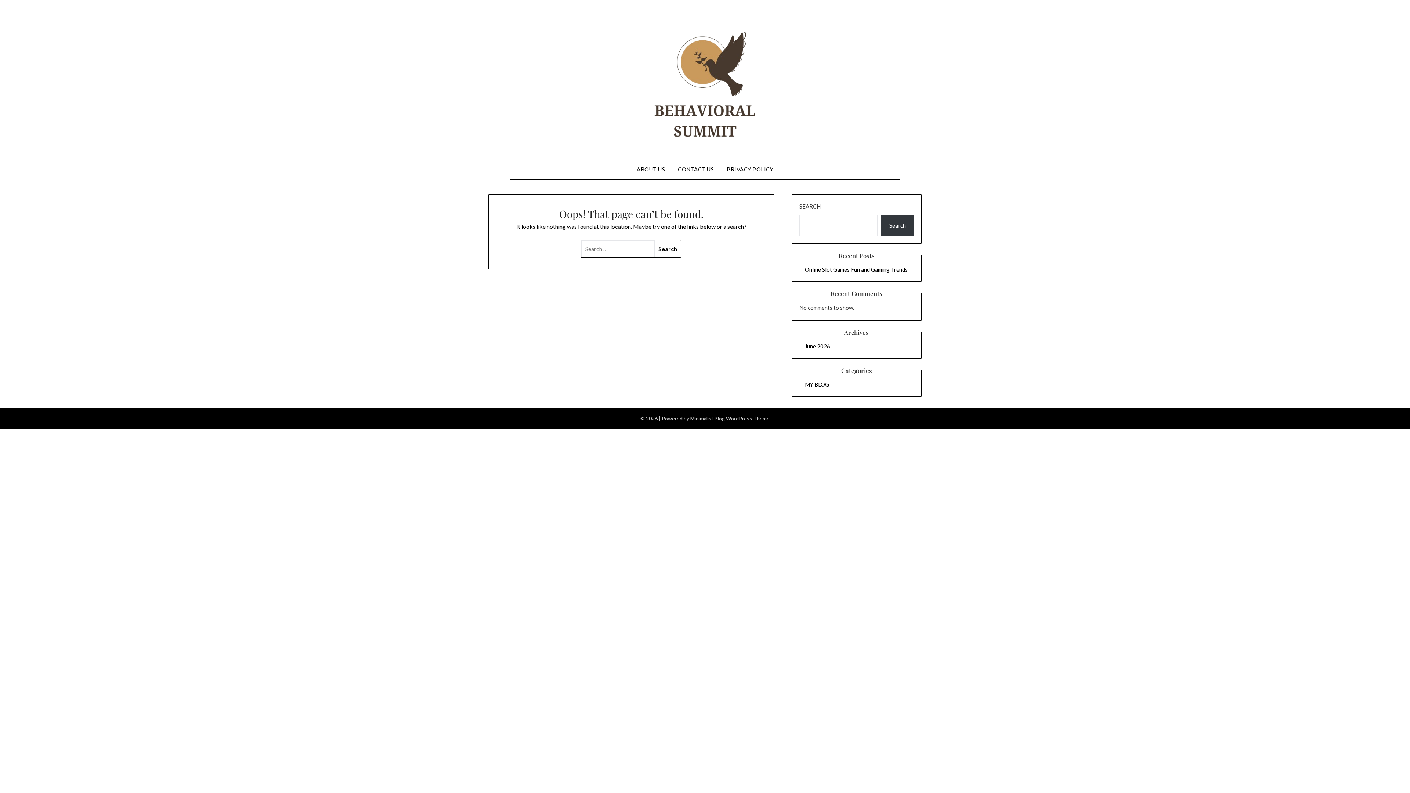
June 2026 (817, 346)
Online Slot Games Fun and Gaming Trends (856, 269)
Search (810, 206)
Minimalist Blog (707, 418)
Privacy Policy (750, 169)
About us (651, 169)
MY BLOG (817, 384)
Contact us (696, 169)
